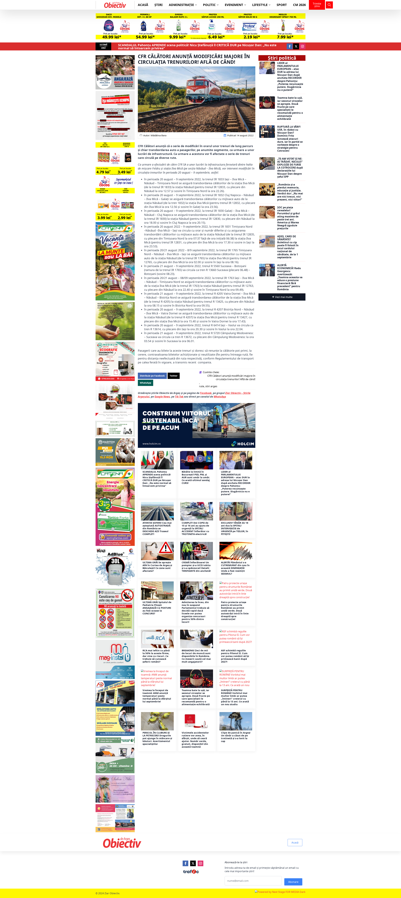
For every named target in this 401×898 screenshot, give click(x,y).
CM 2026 (299, 5)
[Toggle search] (329, 4)
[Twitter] (193, 863)
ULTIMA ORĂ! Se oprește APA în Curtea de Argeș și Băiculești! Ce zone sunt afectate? (157, 566)
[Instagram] (200, 863)
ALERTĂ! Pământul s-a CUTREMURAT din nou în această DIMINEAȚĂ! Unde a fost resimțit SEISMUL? (235, 568)
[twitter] (296, 46)
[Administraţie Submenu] (197, 5)
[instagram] (302, 46)
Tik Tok (179, 396)
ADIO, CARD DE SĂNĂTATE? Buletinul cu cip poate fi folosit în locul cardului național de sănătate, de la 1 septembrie (288, 247)
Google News (162, 396)
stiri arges (211, 386)
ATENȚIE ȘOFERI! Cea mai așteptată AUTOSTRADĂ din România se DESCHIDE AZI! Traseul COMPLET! (157, 528)
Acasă (143, 5)
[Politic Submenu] (219, 5)
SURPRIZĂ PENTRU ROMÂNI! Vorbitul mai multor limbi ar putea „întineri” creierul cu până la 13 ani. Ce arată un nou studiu (235, 697)
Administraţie (181, 5)
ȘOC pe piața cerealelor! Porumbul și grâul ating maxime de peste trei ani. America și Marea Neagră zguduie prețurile (288, 218)
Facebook (205, 393)
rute (201, 386)
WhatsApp (220, 396)
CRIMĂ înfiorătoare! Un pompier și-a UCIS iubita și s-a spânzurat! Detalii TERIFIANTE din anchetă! (196, 566)
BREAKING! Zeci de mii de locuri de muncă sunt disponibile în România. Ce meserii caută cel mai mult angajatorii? (196, 656)
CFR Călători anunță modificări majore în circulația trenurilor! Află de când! (231, 377)
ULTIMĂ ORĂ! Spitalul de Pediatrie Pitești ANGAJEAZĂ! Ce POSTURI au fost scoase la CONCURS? (157, 608)
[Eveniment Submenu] (246, 5)
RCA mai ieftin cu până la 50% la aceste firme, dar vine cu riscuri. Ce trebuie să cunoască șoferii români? (156, 656)
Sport (282, 5)
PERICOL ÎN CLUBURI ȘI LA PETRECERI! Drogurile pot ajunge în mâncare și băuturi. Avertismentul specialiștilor (157, 738)
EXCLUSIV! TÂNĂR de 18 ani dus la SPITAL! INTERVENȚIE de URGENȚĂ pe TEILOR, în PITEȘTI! (234, 528)
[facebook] (290, 46)
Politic (209, 5)
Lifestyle (260, 5)
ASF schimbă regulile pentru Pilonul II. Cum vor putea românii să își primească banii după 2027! (235, 656)
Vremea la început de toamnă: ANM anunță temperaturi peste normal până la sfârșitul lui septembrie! (157, 696)
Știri (158, 5)
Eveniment (234, 5)
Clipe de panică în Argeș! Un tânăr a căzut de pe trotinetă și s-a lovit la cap (235, 736)
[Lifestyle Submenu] (270, 5)
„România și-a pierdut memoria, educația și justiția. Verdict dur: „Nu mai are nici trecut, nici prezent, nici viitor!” (290, 192)
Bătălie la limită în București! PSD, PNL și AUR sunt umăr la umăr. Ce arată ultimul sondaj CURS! (196, 477)
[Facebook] (185, 863)
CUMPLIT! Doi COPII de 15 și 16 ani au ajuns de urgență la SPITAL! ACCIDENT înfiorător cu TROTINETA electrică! (195, 528)
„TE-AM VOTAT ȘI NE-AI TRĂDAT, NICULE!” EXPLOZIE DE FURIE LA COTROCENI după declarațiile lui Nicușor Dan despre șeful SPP (290, 167)
